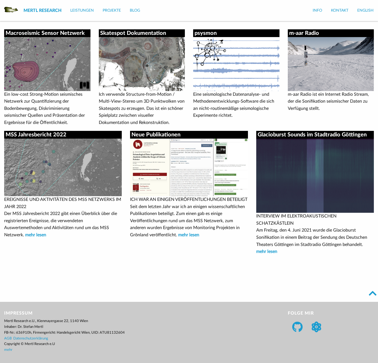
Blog (135, 10)
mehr (8, 350)
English (365, 10)
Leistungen (82, 10)
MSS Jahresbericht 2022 (36, 135)
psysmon (206, 33)
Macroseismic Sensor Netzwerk (45, 33)
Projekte (112, 10)
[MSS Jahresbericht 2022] (63, 167)
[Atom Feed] (316, 326)
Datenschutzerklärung (30, 338)
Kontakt (339, 10)
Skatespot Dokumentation (133, 33)
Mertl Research (42, 10)
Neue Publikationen (155, 135)
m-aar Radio (304, 33)
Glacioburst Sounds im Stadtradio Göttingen (312, 135)
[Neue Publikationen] (189, 167)
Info (317, 10)
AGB (8, 338)
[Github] (297, 326)
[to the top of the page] (372, 293)
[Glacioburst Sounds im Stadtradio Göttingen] (315, 175)
